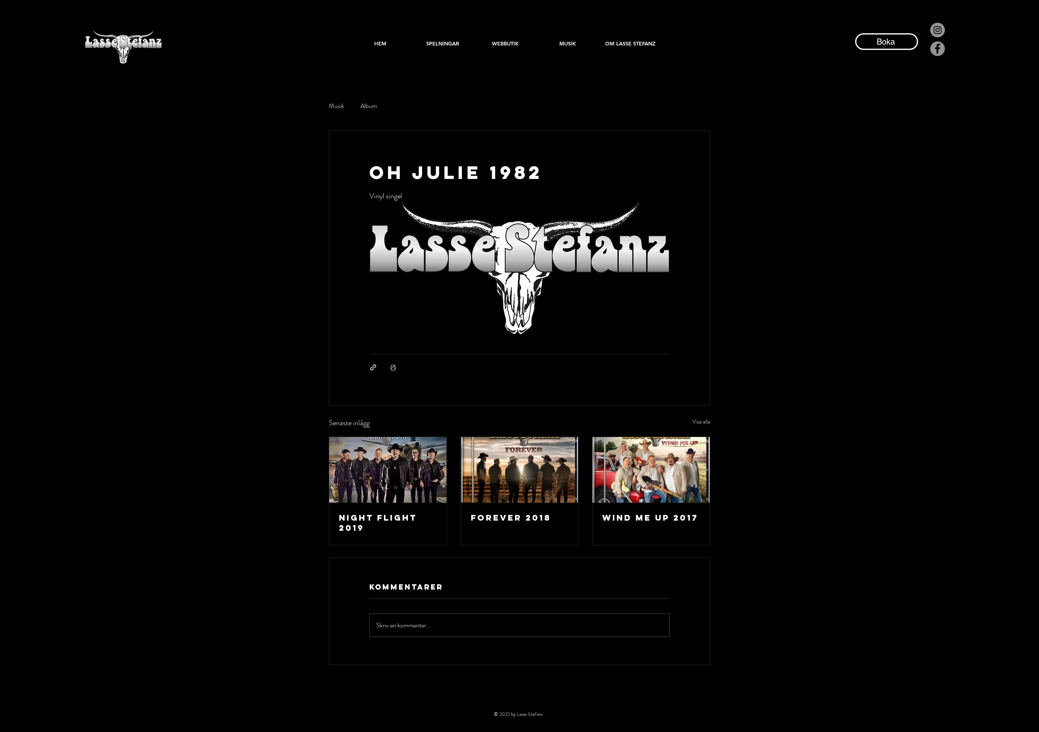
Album (368, 105)
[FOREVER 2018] (519, 470)
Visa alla (701, 422)
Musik (336, 105)
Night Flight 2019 (378, 522)
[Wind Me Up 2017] (651, 470)
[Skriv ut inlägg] (393, 367)
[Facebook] (937, 48)
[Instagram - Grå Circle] (937, 30)
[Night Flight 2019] (387, 470)
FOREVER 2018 (511, 517)
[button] (568, 43)
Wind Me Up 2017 (650, 517)
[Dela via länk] (373, 367)
